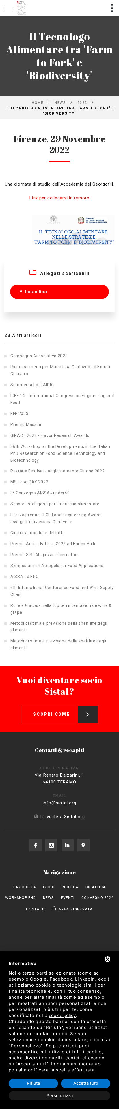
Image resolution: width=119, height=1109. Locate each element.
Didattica (95, 887)
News (60, 102)
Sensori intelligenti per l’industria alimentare (55, 504)
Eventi (68, 898)
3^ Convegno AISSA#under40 (40, 493)
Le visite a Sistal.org (62, 816)
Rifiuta (33, 1083)
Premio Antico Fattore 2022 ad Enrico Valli (52, 543)
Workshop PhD (20, 898)
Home (37, 102)
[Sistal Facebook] (35, 845)
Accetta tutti (85, 1083)
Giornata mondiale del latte (37, 532)
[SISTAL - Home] (22, 8)
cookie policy (62, 1015)
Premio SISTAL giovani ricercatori (44, 554)
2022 (82, 102)
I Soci (49, 887)
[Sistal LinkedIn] (68, 845)
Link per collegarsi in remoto (59, 198)
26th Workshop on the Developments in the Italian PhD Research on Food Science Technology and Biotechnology (60, 453)
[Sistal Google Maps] (83, 845)
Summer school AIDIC (32, 384)
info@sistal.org (60, 802)
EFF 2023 (19, 413)
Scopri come (51, 714)
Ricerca (70, 887)
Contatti (35, 909)
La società (24, 887)
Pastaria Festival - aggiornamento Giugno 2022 (57, 471)
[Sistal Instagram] (51, 845)
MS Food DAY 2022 (29, 482)
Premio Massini (25, 424)
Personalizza (60, 1095)
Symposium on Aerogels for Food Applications (56, 565)
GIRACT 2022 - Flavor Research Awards (49, 435)
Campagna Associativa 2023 (39, 356)
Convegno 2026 (97, 898)
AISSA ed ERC (24, 576)
